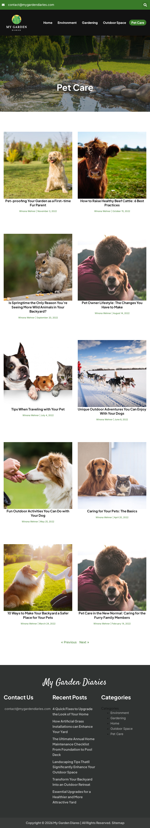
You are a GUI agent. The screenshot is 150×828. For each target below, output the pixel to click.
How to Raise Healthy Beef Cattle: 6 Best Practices (112, 203)
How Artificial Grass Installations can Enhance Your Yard (72, 726)
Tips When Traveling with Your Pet (38, 409)
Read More (38, 221)
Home (47, 23)
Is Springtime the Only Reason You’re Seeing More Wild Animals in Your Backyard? (38, 307)
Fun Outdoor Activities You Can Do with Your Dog (38, 513)
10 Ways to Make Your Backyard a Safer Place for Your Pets (38, 615)
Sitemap (118, 823)
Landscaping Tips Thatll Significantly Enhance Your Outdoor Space (73, 767)
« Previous (69, 642)
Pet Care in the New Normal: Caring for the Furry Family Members (112, 615)
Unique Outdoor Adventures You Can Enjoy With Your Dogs (112, 411)
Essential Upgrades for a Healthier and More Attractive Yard (71, 796)
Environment (67, 23)
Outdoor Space (114, 23)
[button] (145, 5)
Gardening (90, 23)
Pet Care (137, 23)
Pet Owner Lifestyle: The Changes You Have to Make (112, 305)
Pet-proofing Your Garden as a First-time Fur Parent (38, 203)
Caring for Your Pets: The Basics (112, 511)
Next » (84, 642)
